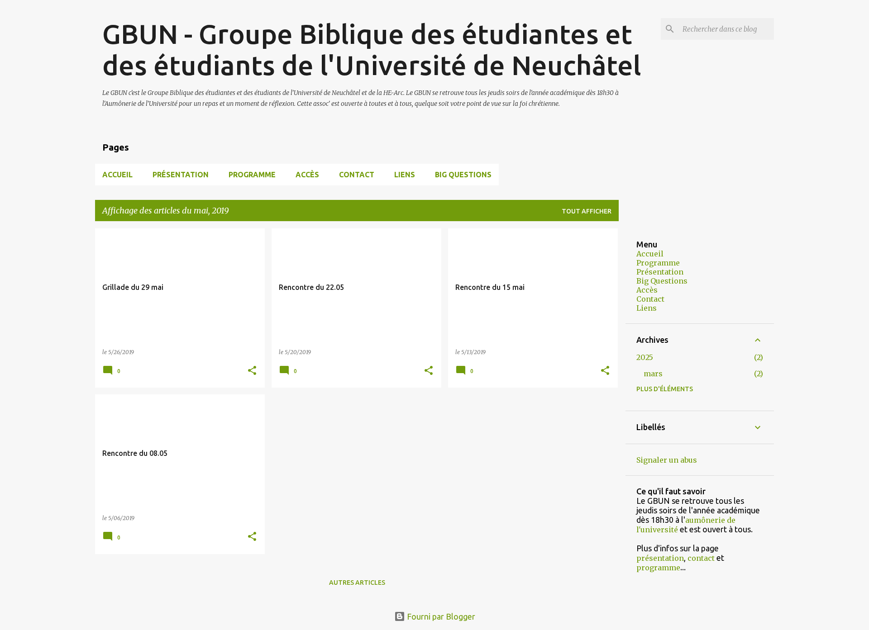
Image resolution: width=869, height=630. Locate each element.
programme (658, 567)
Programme (252, 175)
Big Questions (463, 175)
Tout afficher (586, 211)
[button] (252, 371)
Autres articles (357, 582)
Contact (356, 175)
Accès (307, 175)
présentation (660, 558)
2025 (644, 357)
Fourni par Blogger (440, 616)
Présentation (181, 175)
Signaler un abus (666, 459)
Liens (404, 175)
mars (653, 373)
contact (701, 558)
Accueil (117, 175)
